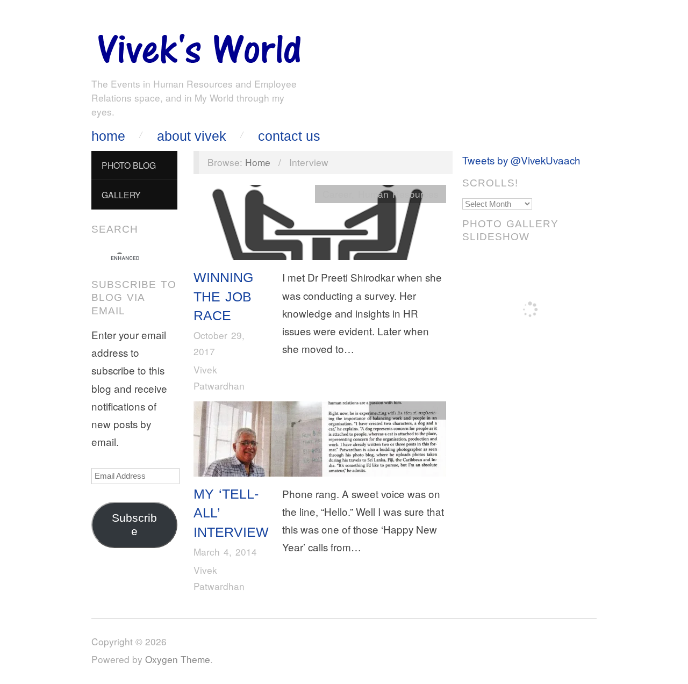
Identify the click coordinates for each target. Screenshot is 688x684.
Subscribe (134, 525)
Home (108, 136)
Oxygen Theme (177, 659)
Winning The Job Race (223, 296)
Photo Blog (129, 165)
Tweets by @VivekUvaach (521, 160)
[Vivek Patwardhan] (198, 46)
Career (337, 193)
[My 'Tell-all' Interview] (320, 441)
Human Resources (398, 193)
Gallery (121, 194)
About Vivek (191, 136)
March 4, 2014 (225, 551)
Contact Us (289, 136)
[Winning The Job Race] (320, 225)
